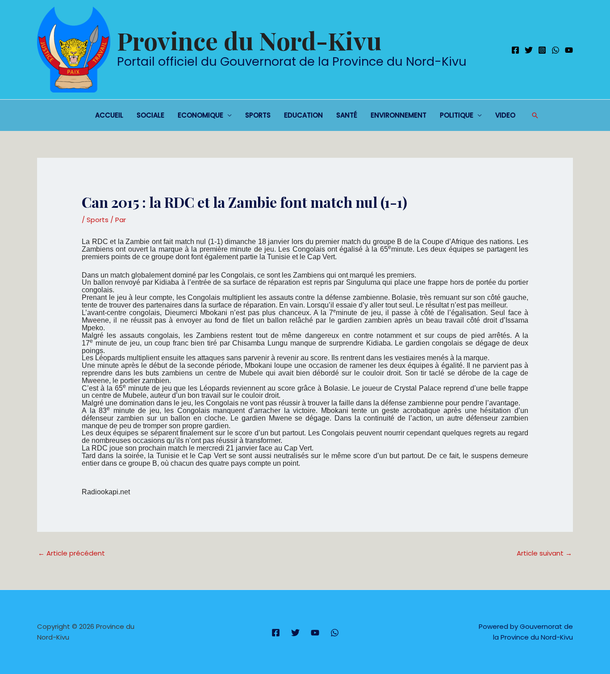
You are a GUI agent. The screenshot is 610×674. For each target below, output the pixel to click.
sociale (150, 115)
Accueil (109, 115)
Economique (200, 115)
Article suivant (544, 553)
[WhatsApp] (556, 50)
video (505, 115)
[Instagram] (542, 50)
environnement (398, 115)
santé (346, 115)
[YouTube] (569, 50)
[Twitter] (529, 50)
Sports (258, 115)
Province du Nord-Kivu (249, 40)
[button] (535, 115)
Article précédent (71, 553)
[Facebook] (515, 50)
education (303, 115)
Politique (456, 115)
